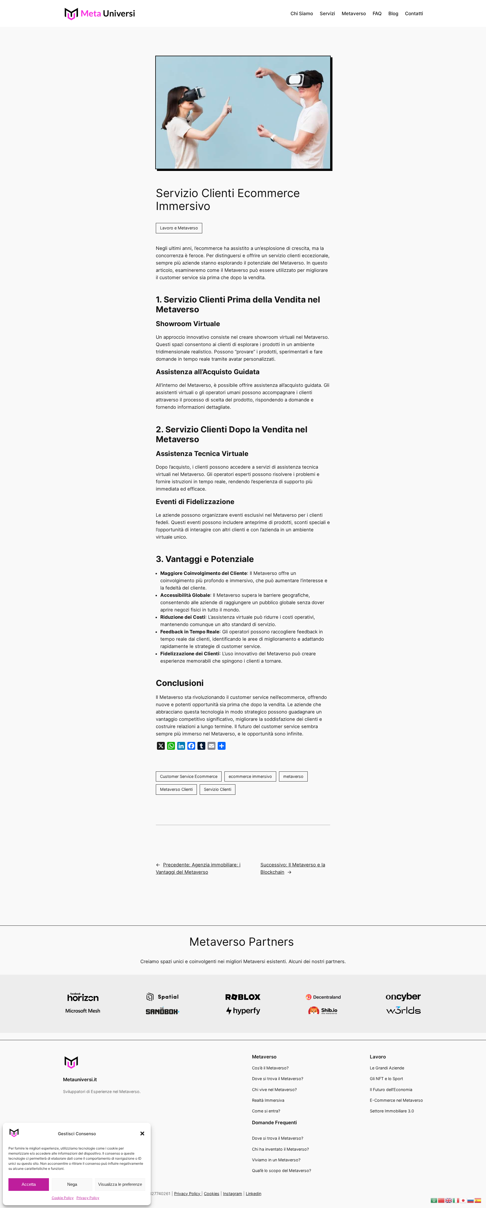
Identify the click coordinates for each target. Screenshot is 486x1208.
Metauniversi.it (80, 1079)
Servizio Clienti (217, 789)
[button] (142, 1133)
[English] (449, 1200)
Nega (72, 1184)
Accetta (29, 1184)
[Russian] (470, 1200)
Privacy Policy (87, 1198)
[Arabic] (434, 1200)
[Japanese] (463, 1200)
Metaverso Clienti (176, 789)
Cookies (211, 1193)
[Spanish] (478, 1200)
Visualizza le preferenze (120, 1184)
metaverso (293, 776)
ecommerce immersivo (250, 776)
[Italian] (456, 1200)
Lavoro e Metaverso (179, 227)
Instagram (232, 1193)
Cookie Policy (63, 1198)
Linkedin (253, 1193)
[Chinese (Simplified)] (441, 1200)
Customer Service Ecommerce (188, 776)
